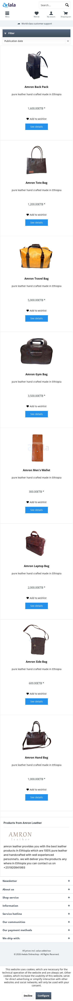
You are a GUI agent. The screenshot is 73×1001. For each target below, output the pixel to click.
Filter (11, 33)
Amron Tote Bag (36, 183)
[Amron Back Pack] (36, 65)
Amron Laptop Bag (36, 566)
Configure (43, 995)
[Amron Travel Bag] (36, 256)
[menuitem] (7, 14)
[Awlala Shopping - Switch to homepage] (18, 5)
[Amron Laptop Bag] (36, 544)
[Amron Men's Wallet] (36, 448)
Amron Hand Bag (36, 757)
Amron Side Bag (36, 662)
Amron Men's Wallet (36, 470)
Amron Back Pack (36, 87)
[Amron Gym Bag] (36, 352)
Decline (28, 995)
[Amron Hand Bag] (36, 735)
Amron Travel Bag (36, 278)
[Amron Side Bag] (36, 639)
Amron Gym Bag (36, 374)
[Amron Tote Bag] (36, 160)
